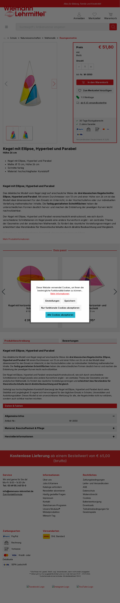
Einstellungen (52, 301)
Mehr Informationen (59, 293)
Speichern (69, 301)
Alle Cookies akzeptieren (60, 315)
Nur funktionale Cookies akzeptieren (60, 308)
